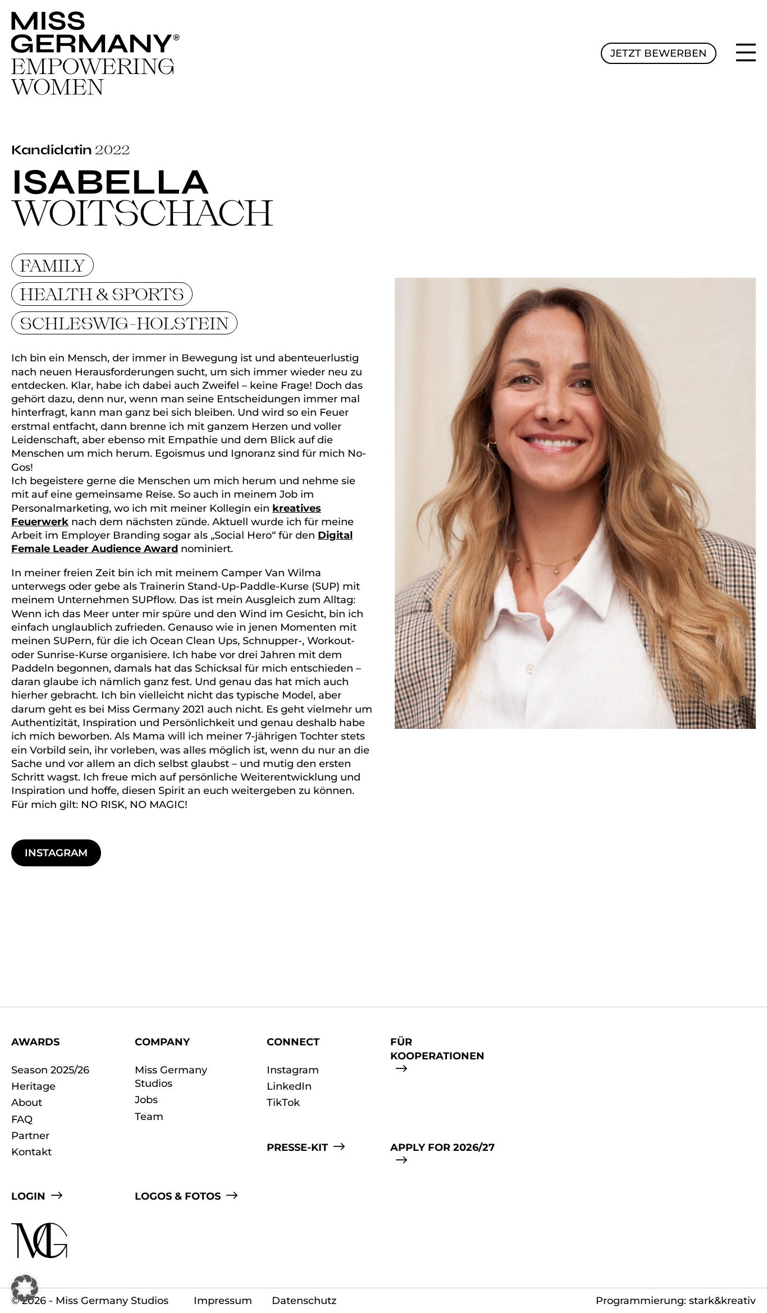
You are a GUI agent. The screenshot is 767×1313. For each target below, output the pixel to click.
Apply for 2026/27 (442, 1147)
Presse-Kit (297, 1147)
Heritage (33, 1086)
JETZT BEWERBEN (658, 53)
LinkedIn (289, 1086)
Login (28, 1196)
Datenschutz (304, 1300)
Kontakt (31, 1152)
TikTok (283, 1102)
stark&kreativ (722, 1300)
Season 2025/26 (50, 1070)
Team (149, 1116)
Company (162, 1042)
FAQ (22, 1119)
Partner (30, 1136)
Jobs (146, 1100)
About (26, 1102)
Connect (293, 1042)
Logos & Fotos (178, 1196)
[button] (24, 1288)
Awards (35, 1042)
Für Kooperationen (437, 1049)
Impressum (223, 1300)
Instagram (56, 853)
